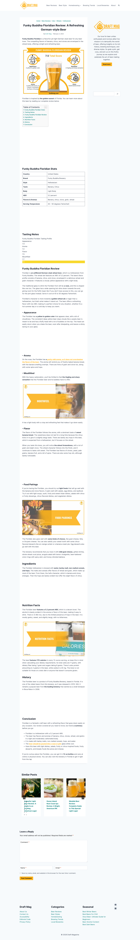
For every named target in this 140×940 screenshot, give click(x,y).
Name (23, 868)
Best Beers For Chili (90, 914)
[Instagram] (115, 908)
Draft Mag (48, 34)
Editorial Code (25, 919)
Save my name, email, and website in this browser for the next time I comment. (49, 873)
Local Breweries (103, 5)
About (113, 5)
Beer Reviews (51, 5)
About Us (23, 912)
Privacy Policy (25, 922)
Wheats (59, 21)
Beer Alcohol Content (91, 922)
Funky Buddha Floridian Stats (35, 110)
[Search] (117, 94)
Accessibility (24, 917)
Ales (53, 21)
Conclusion (28, 124)
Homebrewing (56, 917)
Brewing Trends (89, 5)
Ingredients (29, 117)
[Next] (83, 797)
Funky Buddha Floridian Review (36, 115)
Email (58, 868)
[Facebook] (115, 904)
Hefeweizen (67, 21)
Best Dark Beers (89, 924)
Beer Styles (55, 914)
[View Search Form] (118, 5)
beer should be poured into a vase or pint (45, 744)
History (27, 122)
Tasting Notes (30, 112)
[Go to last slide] (24, 797)
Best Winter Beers (89, 912)
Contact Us (24, 914)
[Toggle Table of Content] (45, 107)
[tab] (26, 801)
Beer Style (63, 5)
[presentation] (31, 787)
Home (38, 21)
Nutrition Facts (30, 119)
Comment (24, 842)
